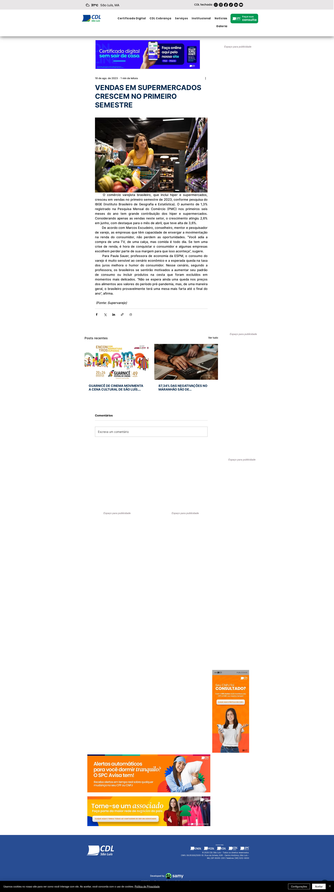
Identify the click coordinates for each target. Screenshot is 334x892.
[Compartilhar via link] (122, 314)
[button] (181, 18)
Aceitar (319, 886)
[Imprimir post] (130, 314)
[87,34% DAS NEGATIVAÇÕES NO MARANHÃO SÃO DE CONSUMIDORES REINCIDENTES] (186, 362)
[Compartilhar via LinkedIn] (113, 314)
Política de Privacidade (147, 886)
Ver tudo (213, 337)
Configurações (299, 886)
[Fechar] (330, 886)
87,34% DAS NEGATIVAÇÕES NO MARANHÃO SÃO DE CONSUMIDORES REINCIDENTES (183, 387)
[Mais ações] (205, 78)
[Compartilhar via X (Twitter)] (105, 314)
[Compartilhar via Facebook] (96, 314)
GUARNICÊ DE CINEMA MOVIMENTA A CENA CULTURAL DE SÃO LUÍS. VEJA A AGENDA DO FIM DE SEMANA (116, 387)
